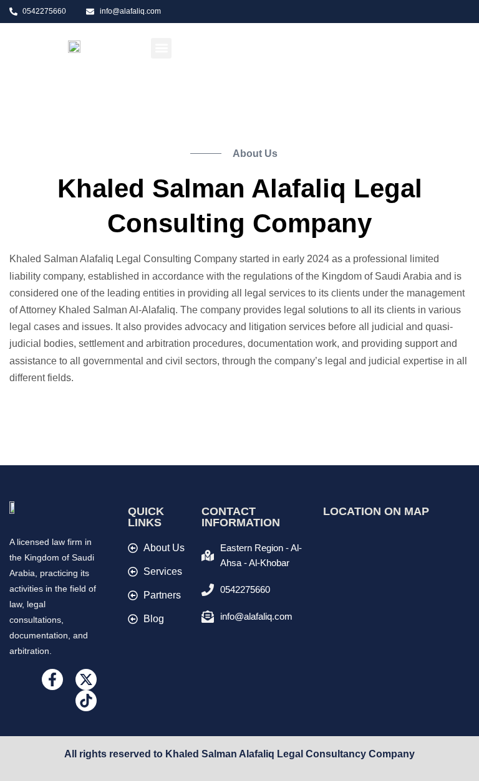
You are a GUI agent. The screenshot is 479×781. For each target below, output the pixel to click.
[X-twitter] (86, 679)
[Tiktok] (86, 700)
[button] (161, 48)
